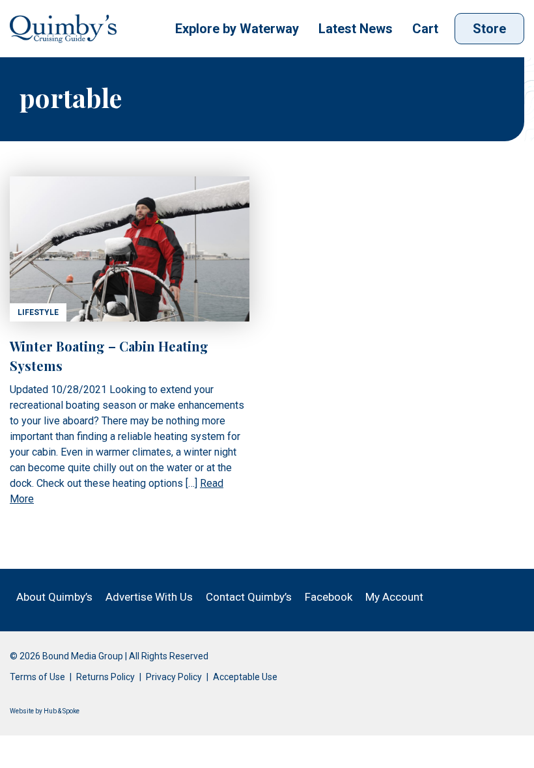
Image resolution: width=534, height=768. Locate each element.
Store (489, 28)
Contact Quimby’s (249, 596)
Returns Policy (105, 677)
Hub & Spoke (61, 711)
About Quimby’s (54, 596)
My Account (394, 596)
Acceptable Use (245, 677)
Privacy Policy (174, 677)
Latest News (355, 28)
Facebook (328, 596)
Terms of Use (37, 677)
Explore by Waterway (237, 28)
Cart (425, 28)
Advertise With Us (149, 596)
